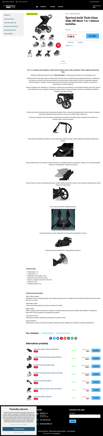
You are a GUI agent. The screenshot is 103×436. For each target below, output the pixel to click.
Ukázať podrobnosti (19, 432)
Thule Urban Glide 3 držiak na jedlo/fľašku (46, 349)
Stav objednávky (71, 431)
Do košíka (92, 36)
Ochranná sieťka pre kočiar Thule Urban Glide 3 (48, 389)
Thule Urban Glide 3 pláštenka (42, 396)
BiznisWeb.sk (56, 433)
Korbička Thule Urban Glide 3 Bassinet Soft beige (48, 373)
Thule (71, 45)
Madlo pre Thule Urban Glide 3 (43, 381)
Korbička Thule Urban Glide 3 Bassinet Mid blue (48, 357)
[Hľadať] (86, 6)
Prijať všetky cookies (18, 429)
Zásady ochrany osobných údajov (57, 431)
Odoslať (73, 421)
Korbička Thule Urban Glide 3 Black (44, 365)
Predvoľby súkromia (43, 431)
